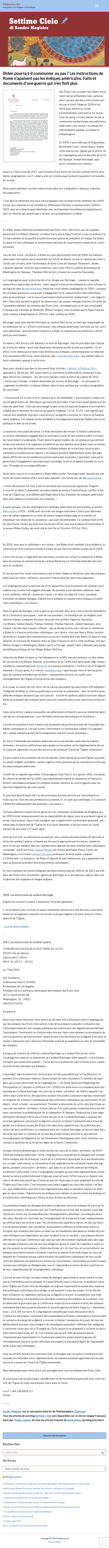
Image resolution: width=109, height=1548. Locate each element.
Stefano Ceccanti (41, 854)
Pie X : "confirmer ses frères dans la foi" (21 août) (25, 1525)
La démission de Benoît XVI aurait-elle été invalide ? (26, 1498)
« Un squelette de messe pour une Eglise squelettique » (28, 1511)
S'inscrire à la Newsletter (54, 1435)
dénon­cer (42, 666)
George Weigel (43, 849)
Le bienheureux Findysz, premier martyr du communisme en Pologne (34, 1502)
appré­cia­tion (94, 477)
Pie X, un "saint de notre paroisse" (18, 1516)
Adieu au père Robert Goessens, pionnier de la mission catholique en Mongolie (38, 1488)
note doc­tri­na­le (33, 288)
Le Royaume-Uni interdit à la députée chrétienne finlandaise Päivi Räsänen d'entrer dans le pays (46, 1484)
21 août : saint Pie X (12, 1521)
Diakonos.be (11, 4)
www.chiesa (74, 1420)
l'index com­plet (22, 1420)
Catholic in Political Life (81, 368)
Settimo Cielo (43, 1415)
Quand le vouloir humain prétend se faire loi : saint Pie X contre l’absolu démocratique (42, 1493)
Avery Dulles (10, 511)
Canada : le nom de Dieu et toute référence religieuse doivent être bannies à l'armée (41, 1507)
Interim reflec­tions (68, 355)
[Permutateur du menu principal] (97, 6)
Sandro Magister (12, 1411)
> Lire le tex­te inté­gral (16, 926)
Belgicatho (13, 1477)
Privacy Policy (54, 1542)
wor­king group (53, 670)
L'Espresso (80, 1411)
